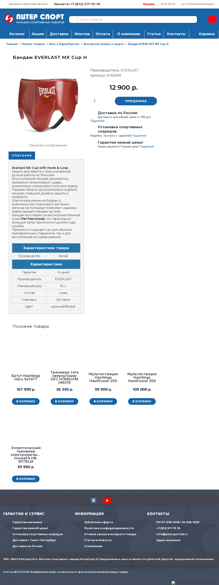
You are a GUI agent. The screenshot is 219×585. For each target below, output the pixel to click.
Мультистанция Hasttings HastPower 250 (103, 377)
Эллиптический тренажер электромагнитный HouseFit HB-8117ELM (26, 455)
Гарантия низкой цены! (30, 528)
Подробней (97, 120)
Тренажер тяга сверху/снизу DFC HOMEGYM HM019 (64, 377)
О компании (93, 546)
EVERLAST (130, 70)
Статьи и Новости (97, 540)
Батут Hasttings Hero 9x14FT (25, 377)
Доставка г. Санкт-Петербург (34, 540)
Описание (22, 155)
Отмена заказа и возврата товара (110, 534)
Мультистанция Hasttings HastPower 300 (142, 377)
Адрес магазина (168, 540)
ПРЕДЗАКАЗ (136, 101)
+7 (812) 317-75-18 (168, 528)
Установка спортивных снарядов (37, 534)
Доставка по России (27, 546)
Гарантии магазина (27, 522)
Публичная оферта (98, 522)
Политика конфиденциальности (109, 528)
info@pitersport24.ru (172, 534)
